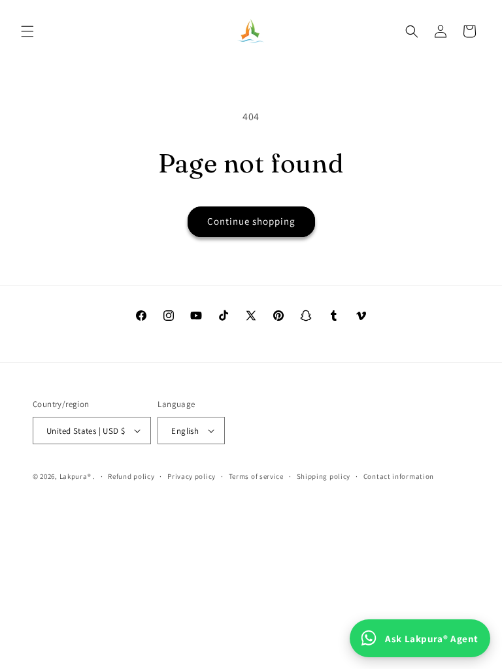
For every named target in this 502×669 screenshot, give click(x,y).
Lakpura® (75, 476)
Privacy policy (191, 476)
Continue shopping (251, 221)
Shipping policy (324, 476)
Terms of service (256, 476)
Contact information (398, 476)
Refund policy (131, 476)
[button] (27, 31)
